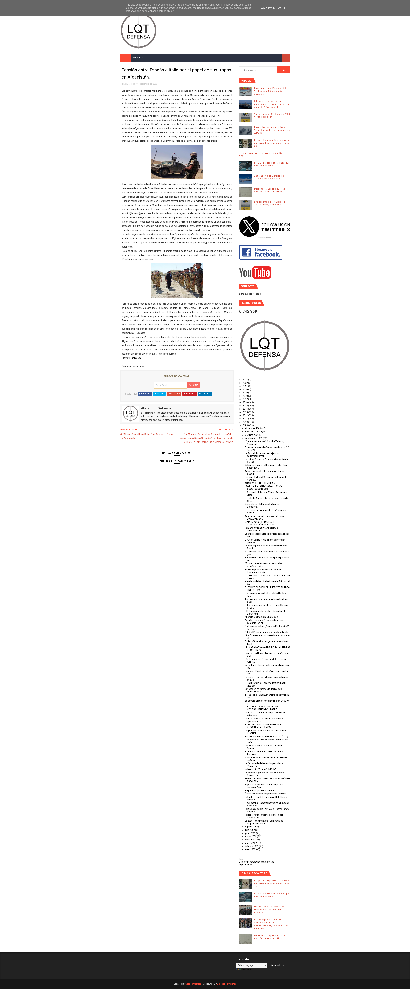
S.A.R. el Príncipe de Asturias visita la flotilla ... (267, 632)
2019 (245, 392)
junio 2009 (250, 833)
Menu (136, 57)
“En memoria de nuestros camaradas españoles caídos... (263, 564)
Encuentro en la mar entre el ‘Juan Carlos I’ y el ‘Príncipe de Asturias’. (272, 130)
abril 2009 (250, 839)
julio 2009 (250, 830)
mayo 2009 (251, 836)
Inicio (241, 859)
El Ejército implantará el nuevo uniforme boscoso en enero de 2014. (272, 143)
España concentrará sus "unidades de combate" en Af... (264, 621)
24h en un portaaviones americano (256, 861)
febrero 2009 (252, 846)
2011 (245, 418)
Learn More (268, 8)
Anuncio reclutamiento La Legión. (261, 617)
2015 (245, 405)
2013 (245, 412)
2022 (245, 383)
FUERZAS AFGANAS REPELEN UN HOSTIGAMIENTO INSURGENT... (261, 708)
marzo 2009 (251, 843)
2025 (245, 379)
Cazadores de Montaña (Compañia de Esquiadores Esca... (264, 822)
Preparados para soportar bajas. (261, 790)
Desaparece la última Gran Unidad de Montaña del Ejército (269, 910)
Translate (247, 969)
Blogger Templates (226, 984)
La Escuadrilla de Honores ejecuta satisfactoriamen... (262, 454)
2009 (245, 425)
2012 (245, 415)
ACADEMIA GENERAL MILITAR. (260, 483)
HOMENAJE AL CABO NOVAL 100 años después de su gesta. (264, 487)
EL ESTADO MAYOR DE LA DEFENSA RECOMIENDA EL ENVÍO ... (263, 726)
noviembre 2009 (253, 431)
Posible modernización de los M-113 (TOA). (266, 736)
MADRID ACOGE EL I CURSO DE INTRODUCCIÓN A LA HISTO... (260, 523)
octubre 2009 (252, 435)
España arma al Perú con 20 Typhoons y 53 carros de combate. (270, 91)
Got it (281, 8)
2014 (245, 409)
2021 (245, 386)
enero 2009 (251, 849)
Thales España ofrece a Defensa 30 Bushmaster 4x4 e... (263, 571)
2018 (245, 396)
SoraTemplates (193, 984)
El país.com (135, 358)
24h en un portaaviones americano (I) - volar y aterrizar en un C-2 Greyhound (272, 104)
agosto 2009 (251, 826)
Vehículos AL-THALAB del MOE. (260, 769)
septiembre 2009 (254, 438)
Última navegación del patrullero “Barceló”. (266, 793)
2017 (245, 399)
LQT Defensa (245, 864)
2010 (245, 422)
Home (125, 57)
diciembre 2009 (253, 428)
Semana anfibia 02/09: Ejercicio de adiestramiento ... (262, 529)
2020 (245, 389)
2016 (245, 402)
